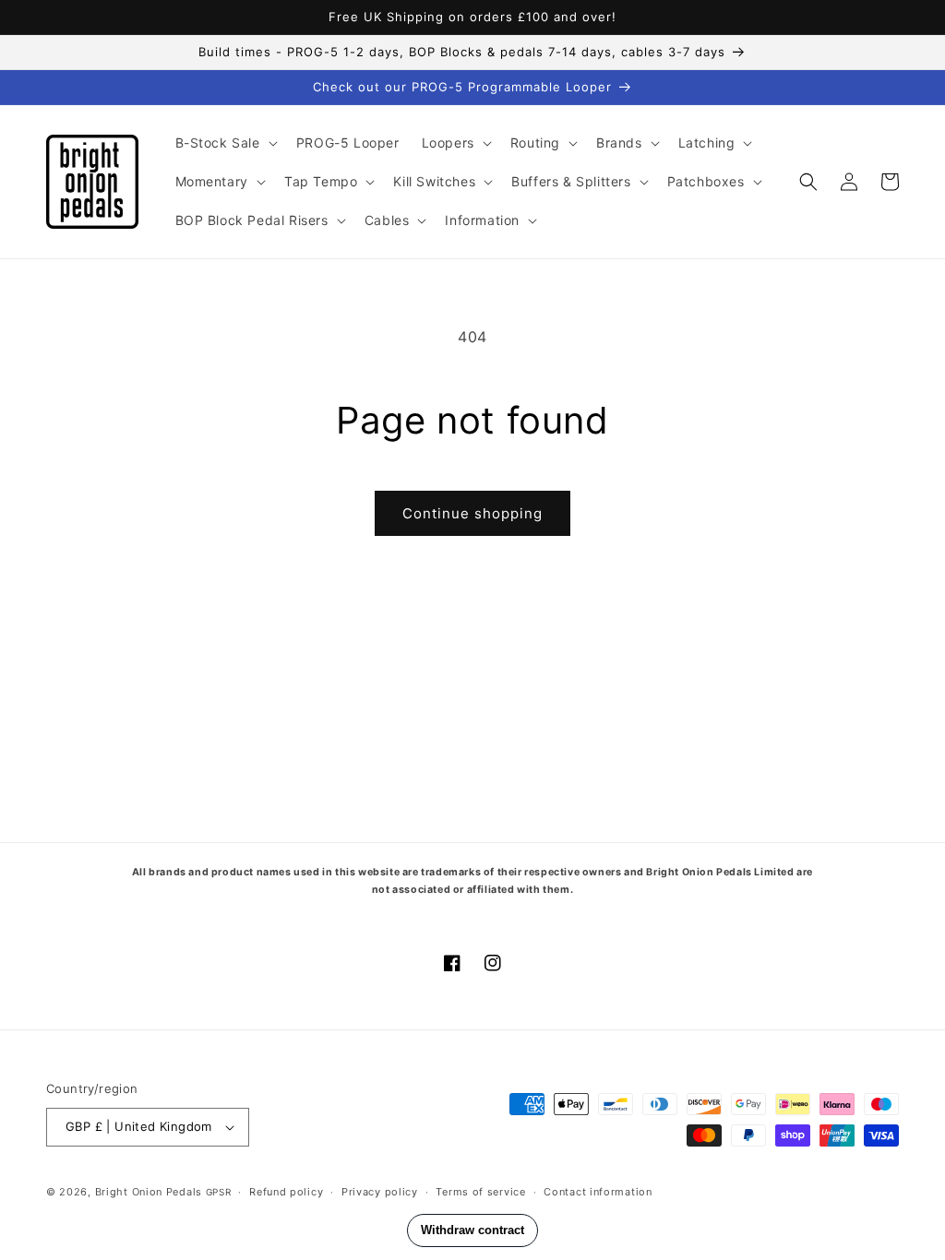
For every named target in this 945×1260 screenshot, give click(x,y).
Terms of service (480, 1191)
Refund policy (286, 1191)
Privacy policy (379, 1191)
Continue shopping (472, 513)
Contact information (598, 1191)
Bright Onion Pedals (148, 1191)
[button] (224, 143)
